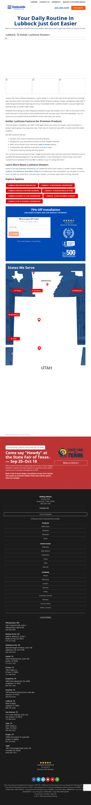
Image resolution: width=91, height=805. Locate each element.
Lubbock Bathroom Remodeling (22, 185)
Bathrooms (46, 526)
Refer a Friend (45, 608)
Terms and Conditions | (24, 241)
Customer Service (45, 596)
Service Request (45, 514)
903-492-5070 (11, 730)
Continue (14, 234)
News (46, 592)
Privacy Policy (36, 241)
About (45, 575)
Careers (34, 2)
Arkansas (45, 547)
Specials (46, 587)
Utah (45, 563)
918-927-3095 (11, 641)
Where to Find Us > (71, 463)
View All (45, 567)
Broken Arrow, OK (12, 634)
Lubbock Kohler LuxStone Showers (23, 191)
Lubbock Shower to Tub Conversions (24, 196)
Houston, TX (10, 690)
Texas (45, 559)
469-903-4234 (11, 697)
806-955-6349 (11, 708)
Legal (8, 746)
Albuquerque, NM (12, 623)
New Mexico (45, 551)
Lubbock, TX (10, 701)
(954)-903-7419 (11, 753)
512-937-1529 (11, 663)
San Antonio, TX (12, 712)
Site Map (46, 794)
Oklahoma (45, 555)
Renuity (35, 519)
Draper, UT (10, 734)
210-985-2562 (11, 719)
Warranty (56, 2)
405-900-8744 (11, 652)
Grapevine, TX (11, 679)
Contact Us (44, 2)
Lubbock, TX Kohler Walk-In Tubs (58, 191)
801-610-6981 (11, 741)
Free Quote (78, 8)
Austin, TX (9, 656)
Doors (45, 538)
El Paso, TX (10, 667)
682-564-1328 (45, 503)
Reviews (45, 600)
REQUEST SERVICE (74, 2)
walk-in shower (44, 144)
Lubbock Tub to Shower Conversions (24, 201)
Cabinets (45, 530)
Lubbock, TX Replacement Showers (61, 196)
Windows (45, 534)
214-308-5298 (11, 674)
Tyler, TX (9, 723)
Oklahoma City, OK (13, 645)
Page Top (53, 794)
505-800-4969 (11, 630)
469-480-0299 (61, 7)
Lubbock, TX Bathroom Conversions (56, 185)
